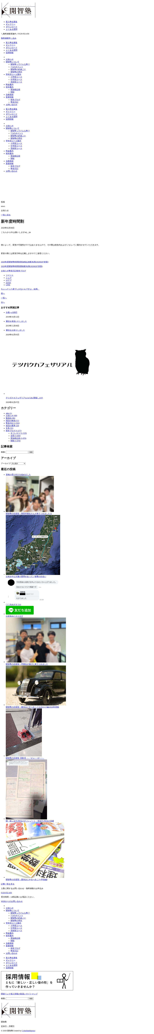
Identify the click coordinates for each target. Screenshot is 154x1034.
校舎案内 (9, 87)
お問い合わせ (11, 105)
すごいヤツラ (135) (19, 433)
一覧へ (4, 298)
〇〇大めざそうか (13, 604)
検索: (3, 452)
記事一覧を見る (7, 884)
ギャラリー (10, 24)
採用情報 (9, 53)
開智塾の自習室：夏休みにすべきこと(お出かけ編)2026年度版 (32, 707)
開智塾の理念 (16, 72)
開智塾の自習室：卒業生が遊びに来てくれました (27, 664)
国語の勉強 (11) (12, 421)
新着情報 (9, 97)
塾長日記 (14, 102)
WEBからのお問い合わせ (12, 901)
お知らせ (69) (11, 416)
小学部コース (16, 77)
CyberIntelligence (28, 1031)
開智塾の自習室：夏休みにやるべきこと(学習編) (26, 880)
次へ (3, 302)
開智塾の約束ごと (18, 69)
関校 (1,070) (15, 441)
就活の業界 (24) (12, 426)
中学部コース (16, 79)
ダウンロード (11, 27)
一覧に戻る (6, 215)
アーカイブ (6, 463)
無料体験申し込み (8, 38)
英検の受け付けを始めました (18, 475)
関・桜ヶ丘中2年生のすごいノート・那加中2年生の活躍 (30, 821)
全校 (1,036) (15, 436)
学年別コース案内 (13, 74)
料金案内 (9, 84)
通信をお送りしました (15, 330)
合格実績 (9, 95)
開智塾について (12, 62)
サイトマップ (32, 994)
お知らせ (9, 59)
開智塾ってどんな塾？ (20, 64)
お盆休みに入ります (14, 616)
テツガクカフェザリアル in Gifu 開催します (24, 398)
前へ (3, 293)
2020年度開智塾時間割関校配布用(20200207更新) (22, 266)
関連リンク (6, 994)
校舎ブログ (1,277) (13, 431)
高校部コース (16, 82)
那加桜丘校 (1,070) (18, 438)
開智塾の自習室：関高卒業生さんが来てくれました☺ (29, 514)
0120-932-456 (6, 893)
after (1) (9, 413)
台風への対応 (11, 312)
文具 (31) (9, 428)
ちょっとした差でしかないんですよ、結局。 (20, 289)
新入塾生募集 (11, 22)
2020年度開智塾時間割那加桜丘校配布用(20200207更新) (24, 262)
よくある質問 (11, 29)
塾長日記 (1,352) (12, 423)
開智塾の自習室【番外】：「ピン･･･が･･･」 (25, 758)
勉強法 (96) (10, 418)
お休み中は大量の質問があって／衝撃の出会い (26, 577)
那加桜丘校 (15, 90)
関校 (12, 92)
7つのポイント (17, 67)
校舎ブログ (15, 100)
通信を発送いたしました (16, 321)
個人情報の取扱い (18, 994)
